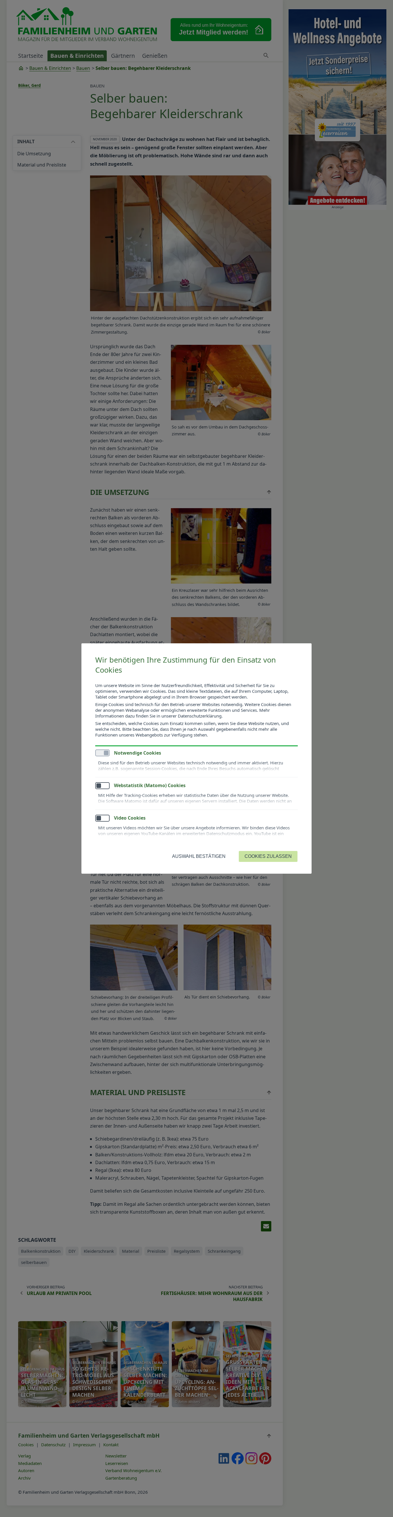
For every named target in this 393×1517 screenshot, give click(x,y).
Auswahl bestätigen (199, 856)
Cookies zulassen (268, 856)
